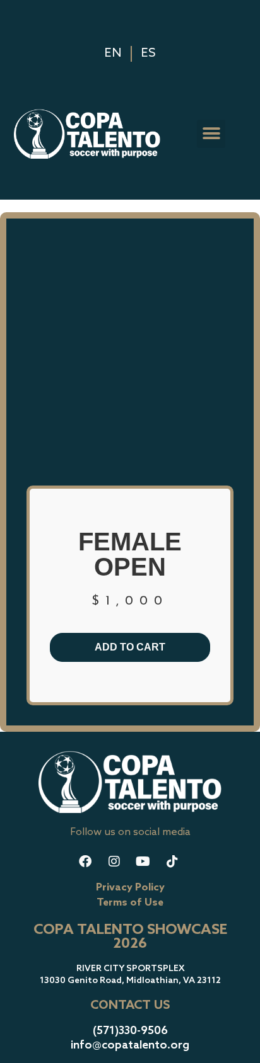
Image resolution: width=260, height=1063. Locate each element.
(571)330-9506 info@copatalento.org (130, 1038)
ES (148, 53)
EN (113, 53)
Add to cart (130, 647)
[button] (211, 134)
